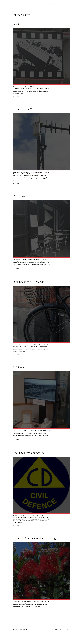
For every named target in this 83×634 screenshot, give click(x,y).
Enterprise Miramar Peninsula (20, 5)
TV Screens (20, 367)
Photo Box (19, 196)
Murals (17, 23)
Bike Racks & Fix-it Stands (28, 281)
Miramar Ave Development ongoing (34, 538)
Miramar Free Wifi (24, 109)
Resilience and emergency (28, 452)
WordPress (67, 629)
